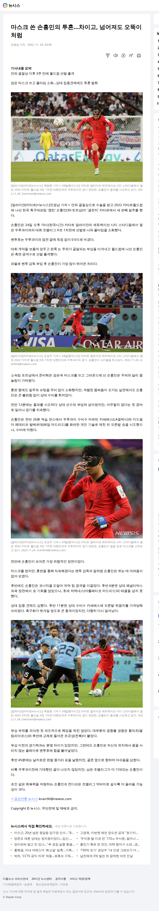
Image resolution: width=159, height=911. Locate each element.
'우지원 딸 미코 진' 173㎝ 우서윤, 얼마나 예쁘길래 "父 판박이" (110, 838)
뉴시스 (14, 5)
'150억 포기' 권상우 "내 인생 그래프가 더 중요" (110, 850)
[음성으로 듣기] (115, 55)
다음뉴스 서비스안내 (15, 878)
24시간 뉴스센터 (42, 878)
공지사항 (60, 878)
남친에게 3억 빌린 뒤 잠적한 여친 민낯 (106, 856)
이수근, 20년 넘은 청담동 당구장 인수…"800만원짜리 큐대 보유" (44, 833)
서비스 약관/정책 (80, 878)
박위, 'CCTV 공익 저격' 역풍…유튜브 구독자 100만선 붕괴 (44, 856)
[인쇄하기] (139, 55)
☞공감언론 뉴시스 (24, 799)
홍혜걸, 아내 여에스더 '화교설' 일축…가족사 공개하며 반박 (44, 850)
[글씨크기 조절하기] (131, 55)
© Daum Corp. (12, 897)
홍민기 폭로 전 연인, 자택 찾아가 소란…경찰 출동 (110, 844)
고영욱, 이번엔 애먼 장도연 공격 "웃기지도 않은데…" (110, 833)
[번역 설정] (123, 55)
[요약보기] (108, 55)
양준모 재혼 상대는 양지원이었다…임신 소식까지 (44, 838)
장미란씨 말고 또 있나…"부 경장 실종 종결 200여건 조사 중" (44, 844)
